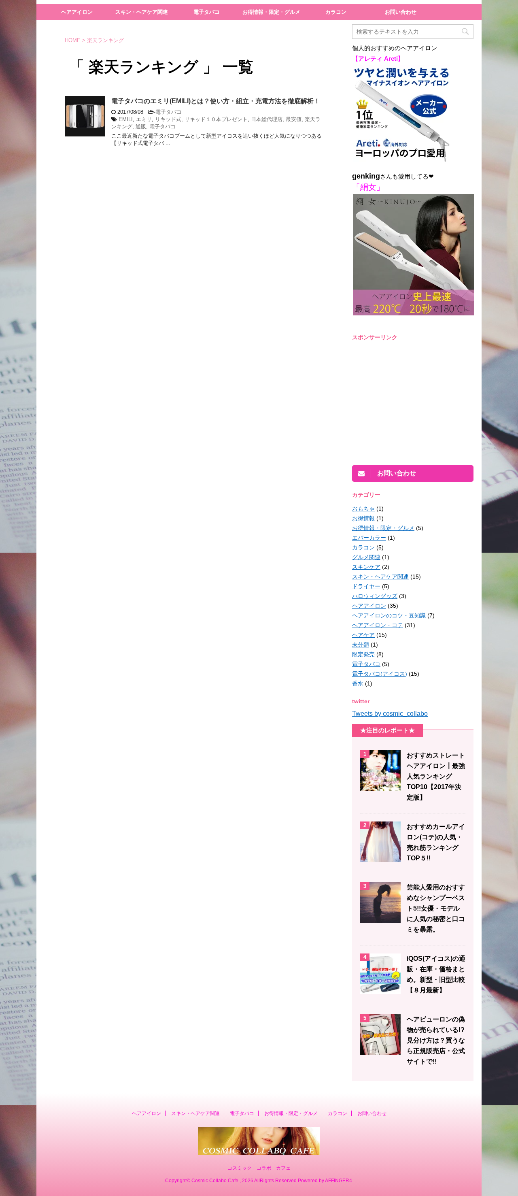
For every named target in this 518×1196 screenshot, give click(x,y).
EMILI (126, 119)
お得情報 (363, 518)
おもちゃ (363, 508)
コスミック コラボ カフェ (259, 1168)
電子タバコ (206, 12)
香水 (357, 683)
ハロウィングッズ (374, 596)
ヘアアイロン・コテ (377, 625)
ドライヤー (366, 586)
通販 (141, 126)
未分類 (360, 644)
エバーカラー (369, 537)
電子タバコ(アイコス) (379, 673)
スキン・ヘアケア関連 (141, 12)
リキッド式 (168, 119)
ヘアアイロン (77, 12)
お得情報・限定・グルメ (271, 12)
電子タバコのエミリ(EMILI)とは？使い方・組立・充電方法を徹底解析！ (215, 101)
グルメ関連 (366, 557)
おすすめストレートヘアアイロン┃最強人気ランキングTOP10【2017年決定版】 (436, 776)
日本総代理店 (266, 119)
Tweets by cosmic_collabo (390, 713)
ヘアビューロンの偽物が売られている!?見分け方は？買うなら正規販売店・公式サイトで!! (436, 1040)
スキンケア (366, 567)
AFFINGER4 (338, 1180)
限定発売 (363, 654)
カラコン (335, 12)
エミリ (144, 119)
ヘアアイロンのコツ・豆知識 (389, 615)
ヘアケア (363, 635)
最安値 (293, 119)
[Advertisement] (420, 403)
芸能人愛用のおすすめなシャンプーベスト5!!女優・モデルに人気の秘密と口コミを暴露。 (436, 908)
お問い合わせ (400, 12)
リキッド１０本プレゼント (216, 119)
